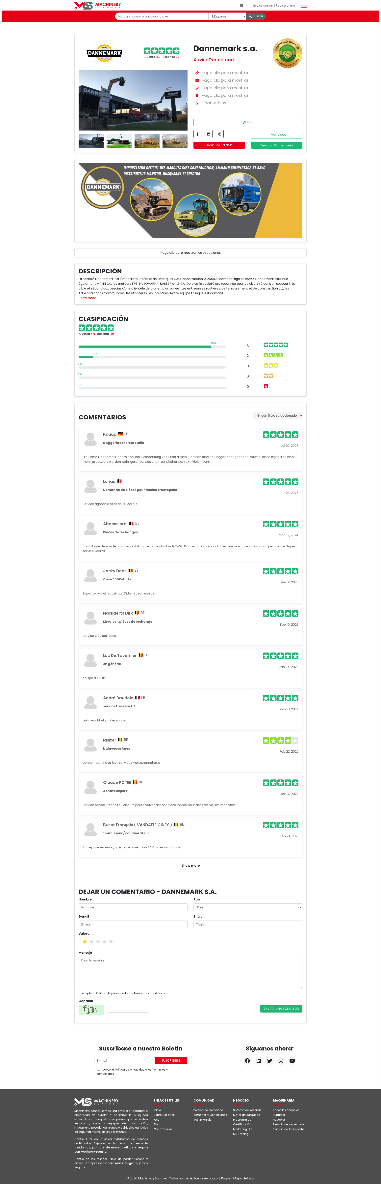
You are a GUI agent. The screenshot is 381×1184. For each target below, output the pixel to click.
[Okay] (91, 942)
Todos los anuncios (286, 1110)
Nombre (85, 899)
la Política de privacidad (109, 993)
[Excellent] (111, 942)
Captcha (86, 1001)
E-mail (84, 916)
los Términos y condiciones (148, 993)
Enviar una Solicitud (219, 145)
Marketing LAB (242, 1129)
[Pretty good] (104, 942)
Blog (249, 122)
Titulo (198, 916)
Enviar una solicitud (281, 1008)
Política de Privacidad (208, 1110)
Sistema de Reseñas (247, 1110)
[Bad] (85, 942)
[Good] (98, 942)
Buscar (257, 16)
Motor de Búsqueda (246, 1115)
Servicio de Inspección (288, 1124)
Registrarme (285, 5)
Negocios (279, 1120)
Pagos (226, 1178)
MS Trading (240, 1134)
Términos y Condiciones (210, 1115)
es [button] (242, 5)
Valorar (85, 933)
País (197, 899)
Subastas (279, 1115)
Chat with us (213, 103)
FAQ (156, 1120)
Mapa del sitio (244, 1178)
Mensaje (85, 952)
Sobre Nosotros (164, 1115)
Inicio (157, 1110)
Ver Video (278, 134)
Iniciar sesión (263, 5)
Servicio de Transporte (288, 1129)
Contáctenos (163, 1129)
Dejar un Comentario (276, 145)
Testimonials (202, 1120)
